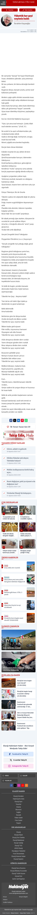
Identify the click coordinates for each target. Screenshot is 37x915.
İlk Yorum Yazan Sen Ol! (20, 427)
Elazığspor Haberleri (18, 851)
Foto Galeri (18, 820)
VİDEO (7, 775)
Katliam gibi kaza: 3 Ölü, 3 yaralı (20, 2)
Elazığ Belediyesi (18, 840)
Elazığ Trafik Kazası (18, 873)
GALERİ (25, 775)
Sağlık (18, 812)
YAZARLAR (8, 780)
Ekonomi (18, 810)
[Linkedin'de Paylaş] (18, 420)
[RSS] (26, 785)
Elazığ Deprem (18, 859)
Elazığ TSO (18, 845)
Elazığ (19, 832)
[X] (15, 785)
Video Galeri (19, 818)
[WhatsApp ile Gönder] (26, 420)
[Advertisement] (18, 737)
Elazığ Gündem (18, 796)
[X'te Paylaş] (14, 420)
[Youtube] (22, 785)
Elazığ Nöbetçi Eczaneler (18, 871)
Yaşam (18, 823)
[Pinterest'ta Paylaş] (22, 420)
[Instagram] (18, 785)
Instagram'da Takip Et (20, 766)
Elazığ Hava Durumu (18, 868)
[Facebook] (11, 785)
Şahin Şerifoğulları (18, 879)
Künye (5, 897)
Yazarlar (10, 10)
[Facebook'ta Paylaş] (10, 420)
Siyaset (18, 815)
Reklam (5, 899)
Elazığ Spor (18, 801)
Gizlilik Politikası (7, 902)
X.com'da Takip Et (20, 760)
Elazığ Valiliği (18, 843)
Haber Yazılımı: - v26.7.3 (18, 913)
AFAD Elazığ (18, 848)
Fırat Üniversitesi (18, 854)
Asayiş (18, 807)
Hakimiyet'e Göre (18, 799)
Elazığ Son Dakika (18, 837)
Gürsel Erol (18, 876)
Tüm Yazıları (28, 10)
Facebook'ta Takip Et (20, 754)
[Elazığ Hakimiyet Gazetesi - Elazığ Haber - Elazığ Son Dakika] (18, 887)
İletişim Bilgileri (23, 897)
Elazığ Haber (18, 835)
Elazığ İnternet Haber (18, 856)
